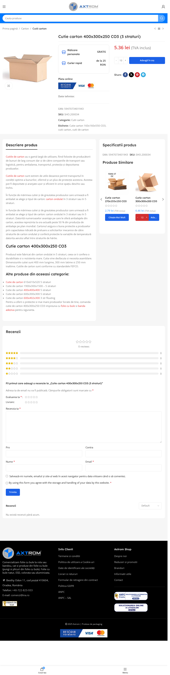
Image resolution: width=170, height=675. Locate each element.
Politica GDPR (66, 586)
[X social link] (131, 74)
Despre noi (120, 556)
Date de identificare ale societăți (76, 568)
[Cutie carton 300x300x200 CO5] (147, 183)
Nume (10, 461)
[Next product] (163, 29)
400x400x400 (32, 290)
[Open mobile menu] (4, 6)
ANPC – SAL (64, 597)
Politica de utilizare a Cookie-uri (76, 562)
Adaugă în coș (147, 60)
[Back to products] (159, 29)
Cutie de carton (14, 282)
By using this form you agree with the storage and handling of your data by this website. (60, 482)
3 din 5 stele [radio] (31, 397)
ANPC (61, 591)
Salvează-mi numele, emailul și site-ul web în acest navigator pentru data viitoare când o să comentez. (67, 476)
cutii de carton (80, 129)
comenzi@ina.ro (19, 595)
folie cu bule (68, 306)
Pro (8, 447)
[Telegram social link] (143, 74)
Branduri (119, 568)
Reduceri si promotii (125, 562)
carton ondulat (54, 199)
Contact (118, 580)
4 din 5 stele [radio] (34, 397)
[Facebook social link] (125, 74)
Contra (89, 447)
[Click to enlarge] (8, 86)
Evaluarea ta (14, 397)
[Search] (161, 18)
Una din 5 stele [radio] (26, 397)
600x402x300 (32, 298)
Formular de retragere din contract (78, 580)
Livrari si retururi (68, 574)
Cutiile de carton (15, 156)
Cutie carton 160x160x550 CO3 (87, 125)
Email (89, 461)
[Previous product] (155, 29)
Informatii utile (122, 574)
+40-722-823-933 (22, 590)
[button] (101, 199)
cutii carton (64, 129)
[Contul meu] (163, 6)
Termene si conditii (69, 556)
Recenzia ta (13, 408)
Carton (25, 28)
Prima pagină (10, 28)
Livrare (10, 402)
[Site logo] (84, 6)
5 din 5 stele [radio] (36, 397)
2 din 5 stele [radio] (28, 397)
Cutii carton (40, 28)
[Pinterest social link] (137, 74)
